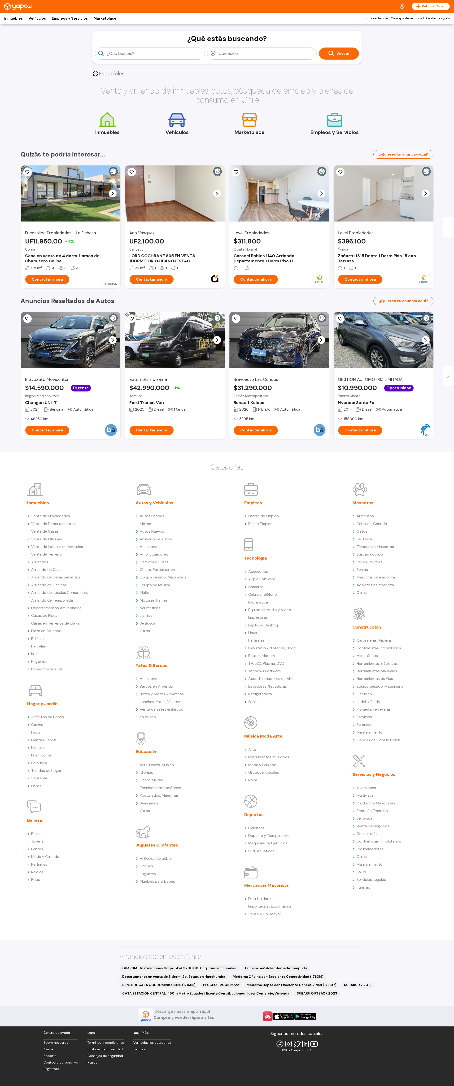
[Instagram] (288, 1044)
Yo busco (148, 716)
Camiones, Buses (154, 562)
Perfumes (39, 864)
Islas (35, 653)
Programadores (370, 849)
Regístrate (51, 1069)
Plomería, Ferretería (373, 709)
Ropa (35, 879)
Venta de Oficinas (46, 539)
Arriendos (39, 562)
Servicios (364, 716)
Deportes (254, 814)
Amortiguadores (154, 554)
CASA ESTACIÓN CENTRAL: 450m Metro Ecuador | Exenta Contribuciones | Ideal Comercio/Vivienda (205, 993)
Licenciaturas (151, 780)
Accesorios (149, 546)
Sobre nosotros (56, 1043)
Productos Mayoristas (376, 803)
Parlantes (256, 640)
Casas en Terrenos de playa (55, 623)
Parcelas (38, 646)
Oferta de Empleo (263, 515)
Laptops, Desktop (263, 625)
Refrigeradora (260, 693)
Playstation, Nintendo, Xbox (272, 648)
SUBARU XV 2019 (357, 985)
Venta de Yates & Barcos (161, 709)
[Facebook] (280, 1044)
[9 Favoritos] (236, 172)
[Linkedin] (305, 1044)
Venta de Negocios (373, 826)
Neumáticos (150, 607)
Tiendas (139, 1049)
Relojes (37, 871)
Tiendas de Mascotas (375, 546)
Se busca (39, 762)
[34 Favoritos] (340, 172)
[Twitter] (297, 1044)
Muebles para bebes (157, 881)
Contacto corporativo (61, 1062)
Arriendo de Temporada (52, 600)
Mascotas (363, 503)
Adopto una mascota (375, 584)
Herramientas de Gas (375, 678)
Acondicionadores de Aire (270, 678)
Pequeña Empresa (372, 810)
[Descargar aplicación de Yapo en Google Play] (305, 1016)
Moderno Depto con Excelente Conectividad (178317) (291, 985)
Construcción (367, 627)
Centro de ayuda (438, 18)
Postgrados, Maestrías (159, 795)
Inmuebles (13, 18)
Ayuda (48, 1049)
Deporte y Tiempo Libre (268, 835)
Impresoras (258, 617)
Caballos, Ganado (372, 523)
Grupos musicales (263, 772)
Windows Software (264, 671)
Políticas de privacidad (105, 1049)
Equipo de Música (155, 584)
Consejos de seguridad (407, 18)
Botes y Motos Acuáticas (162, 693)
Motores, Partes (154, 600)
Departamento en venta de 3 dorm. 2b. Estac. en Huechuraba (173, 976)
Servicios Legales (371, 879)
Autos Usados (152, 515)
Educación (146, 751)
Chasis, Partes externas (160, 569)
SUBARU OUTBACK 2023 (317, 993)
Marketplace (105, 18)
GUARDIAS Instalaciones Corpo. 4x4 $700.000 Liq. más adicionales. (179, 968)
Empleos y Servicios (70, 18)
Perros (362, 569)
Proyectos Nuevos (47, 669)
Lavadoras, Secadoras (267, 686)
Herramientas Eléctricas (377, 663)
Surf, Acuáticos (261, 850)
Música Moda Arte (263, 736)
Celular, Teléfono (262, 594)
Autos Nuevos (152, 531)
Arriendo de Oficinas (49, 584)
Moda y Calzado (45, 856)
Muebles (38, 747)
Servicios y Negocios (374, 774)
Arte (252, 749)
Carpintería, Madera (374, 640)
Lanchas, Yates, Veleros (160, 701)
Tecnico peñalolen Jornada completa (275, 968)
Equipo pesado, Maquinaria (163, 577)
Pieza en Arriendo (46, 630)
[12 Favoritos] (131, 318)
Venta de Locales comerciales (57, 546)
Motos (145, 523)
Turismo (363, 887)
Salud (361, 871)
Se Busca (147, 623)
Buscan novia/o (370, 554)
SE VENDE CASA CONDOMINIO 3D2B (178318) (159, 985)
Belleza (34, 820)
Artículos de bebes (156, 858)
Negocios (39, 661)
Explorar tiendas (377, 18)
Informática (258, 602)
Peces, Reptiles (369, 562)
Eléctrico (364, 693)
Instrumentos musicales (268, 757)
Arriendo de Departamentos (55, 577)
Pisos (35, 732)
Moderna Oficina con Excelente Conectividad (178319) (278, 976)
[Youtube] (314, 1044)
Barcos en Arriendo (156, 686)
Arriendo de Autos (156, 539)
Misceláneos (367, 655)
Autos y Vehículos (154, 503)
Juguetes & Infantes (157, 845)
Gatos (362, 531)
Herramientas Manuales (377, 671)
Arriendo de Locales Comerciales (59, 592)
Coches (146, 866)
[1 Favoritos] (27, 172)
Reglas (92, 1062)
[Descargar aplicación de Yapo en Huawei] (267, 1016)
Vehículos (37, 18)
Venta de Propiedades (50, 515)
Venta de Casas (45, 531)
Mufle (144, 592)
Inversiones (366, 787)
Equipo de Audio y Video (269, 609)
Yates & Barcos (151, 665)
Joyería (37, 841)
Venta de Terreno (46, 554)
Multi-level (365, 795)
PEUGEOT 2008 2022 (221, 985)
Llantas (146, 615)
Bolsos (37, 833)
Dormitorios (41, 755)
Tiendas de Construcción (378, 740)
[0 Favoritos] (131, 172)
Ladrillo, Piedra (369, 701)
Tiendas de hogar (46, 770)
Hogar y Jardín (42, 704)
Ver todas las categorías (152, 1043)
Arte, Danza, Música (157, 764)
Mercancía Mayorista (266, 885)
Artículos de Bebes (47, 716)
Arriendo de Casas (47, 569)
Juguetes (148, 873)
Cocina (37, 724)
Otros (36, 785)
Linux (252, 632)
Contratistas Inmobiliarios (379, 648)
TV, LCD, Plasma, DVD (266, 663)
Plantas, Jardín (43, 740)
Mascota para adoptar (376, 577)
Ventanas (39, 778)
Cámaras (256, 586)
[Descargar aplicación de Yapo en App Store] (284, 1016)
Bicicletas (256, 827)
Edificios (38, 638)
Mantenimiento (370, 732)
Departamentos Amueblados (56, 607)
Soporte (50, 1056)
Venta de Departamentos (53, 523)
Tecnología (255, 558)
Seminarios (149, 803)
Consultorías (368, 833)
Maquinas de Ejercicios (268, 843)
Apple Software (261, 579)
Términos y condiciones (105, 1043)
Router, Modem (261, 655)
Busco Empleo (260, 523)
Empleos (253, 503)
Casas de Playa (44, 615)
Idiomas (146, 772)
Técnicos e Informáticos (160, 787)
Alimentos (365, 515)
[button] (112, 193)
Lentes (37, 849)
